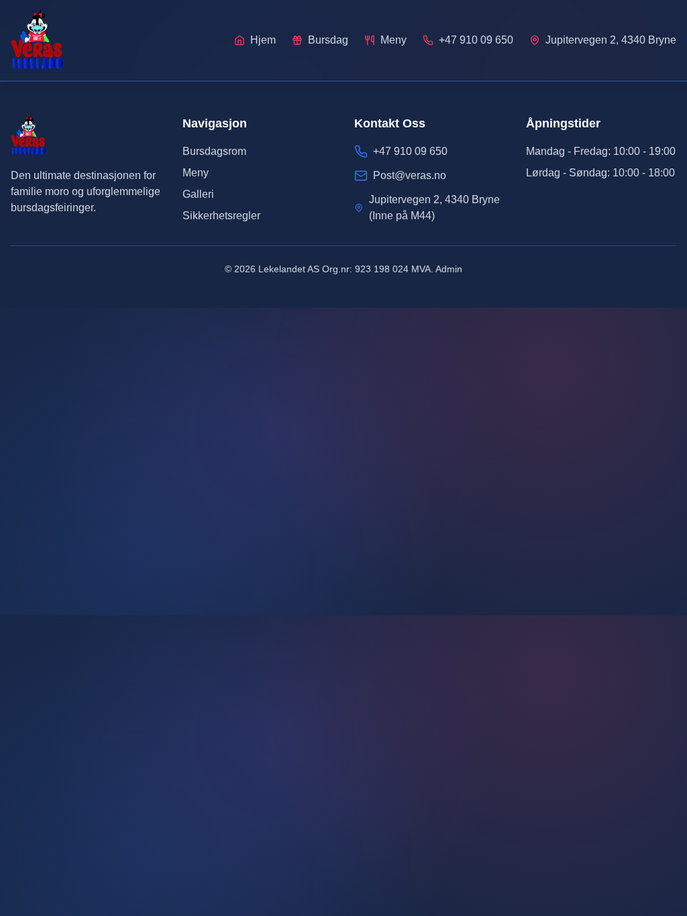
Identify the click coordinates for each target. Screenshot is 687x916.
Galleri (198, 194)
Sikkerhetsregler (221, 215)
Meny (195, 172)
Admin (448, 269)
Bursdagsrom (214, 151)
